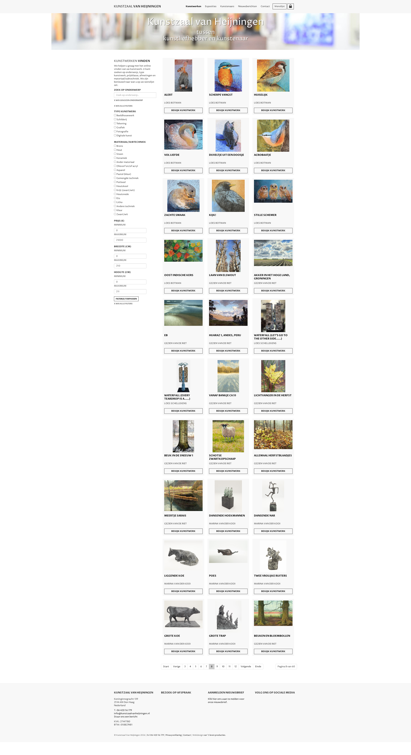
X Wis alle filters (123, 106)
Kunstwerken (193, 6)
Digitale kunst (124, 135)
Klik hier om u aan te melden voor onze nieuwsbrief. (226, 700)
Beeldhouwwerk (125, 115)
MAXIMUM (120, 234)
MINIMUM (120, 224)
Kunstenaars (227, 6)
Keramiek (122, 158)
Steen (120, 154)
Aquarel (121, 170)
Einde (258, 666)
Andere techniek (126, 206)
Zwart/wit (122, 214)
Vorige (176, 666)
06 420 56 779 (124, 710)
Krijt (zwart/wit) (126, 190)
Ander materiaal (125, 162)
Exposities (210, 6)
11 (229, 666)
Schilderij (122, 119)
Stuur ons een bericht (126, 716)
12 (235, 666)
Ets (118, 198)
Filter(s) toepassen (126, 299)
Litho (119, 202)
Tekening (121, 123)
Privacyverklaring (174, 735)
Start (166, 666)
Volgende (246, 666)
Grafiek (121, 127)
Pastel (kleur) (124, 174)
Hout (119, 150)
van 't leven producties (214, 735)
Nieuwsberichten (247, 6)
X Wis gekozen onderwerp (128, 100)
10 (223, 666)
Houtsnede (123, 194)
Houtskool (122, 186)
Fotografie (122, 131)
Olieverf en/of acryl (127, 166)
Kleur (119, 210)
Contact (265, 6)
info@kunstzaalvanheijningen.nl (132, 713)
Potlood (121, 182)
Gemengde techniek (128, 178)
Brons (120, 146)
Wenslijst (279, 6)
